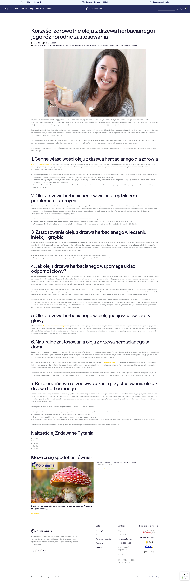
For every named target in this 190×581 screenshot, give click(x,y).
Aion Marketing (154, 577)
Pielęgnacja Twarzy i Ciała (65, 45)
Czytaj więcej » (35, 513)
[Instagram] (38, 551)
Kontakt (49, 9)
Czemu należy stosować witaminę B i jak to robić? (116, 463)
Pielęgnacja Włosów (82, 45)
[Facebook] (33, 551)
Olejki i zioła (37, 45)
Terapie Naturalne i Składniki (113, 45)
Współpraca (40, 9)
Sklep (6, 9)
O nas (16, 9)
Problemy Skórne (96, 45)
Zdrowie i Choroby (130, 45)
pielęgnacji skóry (111, 362)
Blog (31, 9)
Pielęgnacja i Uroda (49, 45)
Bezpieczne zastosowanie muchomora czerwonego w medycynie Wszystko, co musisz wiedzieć (61, 507)
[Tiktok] (43, 551)
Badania (24, 9)
